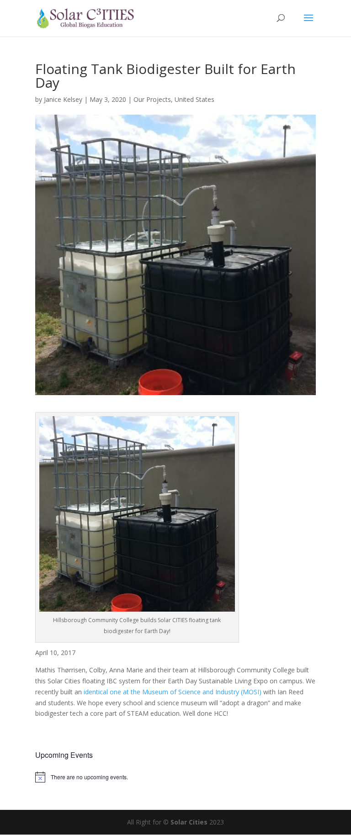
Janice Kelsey (63, 99)
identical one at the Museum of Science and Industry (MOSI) (172, 691)
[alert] (175, 777)
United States (194, 99)
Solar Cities (188, 822)
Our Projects (152, 99)
